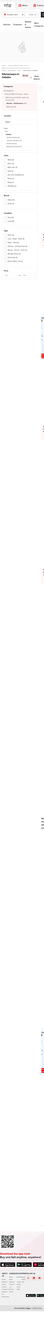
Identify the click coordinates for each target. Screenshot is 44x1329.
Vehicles (6, 24)
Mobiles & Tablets (28, 24)
